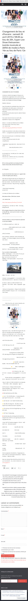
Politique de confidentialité (7, 571)
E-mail (3, 535)
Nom (2, 529)
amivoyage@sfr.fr (6, 462)
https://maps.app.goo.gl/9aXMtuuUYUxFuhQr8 (12, 127)
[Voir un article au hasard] (25, 4)
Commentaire (5, 511)
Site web (3, 541)
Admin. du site (4, 587)
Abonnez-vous (22, 581)
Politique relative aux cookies (14, 595)
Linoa (11, 53)
